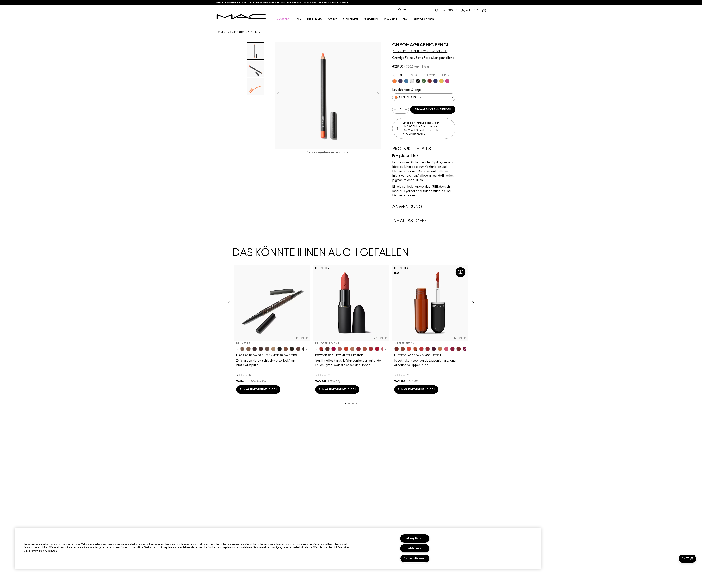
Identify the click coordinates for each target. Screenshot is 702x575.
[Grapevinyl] (433, 349)
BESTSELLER (314, 19)
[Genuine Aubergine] (254, 349)
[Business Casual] (458, 349)
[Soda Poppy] (465, 349)
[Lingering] (267, 349)
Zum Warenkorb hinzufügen (432, 109)
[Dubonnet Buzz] (358, 349)
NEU (299, 19)
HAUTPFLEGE (350, 19)
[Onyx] (279, 349)
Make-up (231, 32)
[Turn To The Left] (327, 349)
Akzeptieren (414, 538)
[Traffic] (409, 349)
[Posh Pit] (402, 349)
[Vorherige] (238, 349)
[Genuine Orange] (394, 81)
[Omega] (273, 349)
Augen (243, 32)
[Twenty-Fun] (333, 349)
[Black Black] (418, 81)
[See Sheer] (421, 349)
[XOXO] (427, 349)
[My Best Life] (346, 349)
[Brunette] (242, 349)
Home (220, 32)
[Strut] (298, 349)
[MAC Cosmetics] (241, 16)
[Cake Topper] (396, 349)
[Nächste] (305, 349)
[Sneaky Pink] (446, 349)
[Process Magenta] (447, 81)
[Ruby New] (377, 349)
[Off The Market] (352, 349)
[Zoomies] (452, 349)
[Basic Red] (429, 81)
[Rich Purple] (400, 81)
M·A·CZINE (390, 19)
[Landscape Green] (424, 81)
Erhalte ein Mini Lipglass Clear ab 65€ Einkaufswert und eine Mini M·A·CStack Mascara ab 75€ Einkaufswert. (283, 3)
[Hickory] (260, 349)
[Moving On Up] (364, 349)
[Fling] (248, 349)
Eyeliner (255, 32)
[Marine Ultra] (435, 81)
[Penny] (285, 349)
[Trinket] (440, 349)
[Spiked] (292, 349)
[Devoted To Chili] (321, 349)
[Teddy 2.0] (339, 349)
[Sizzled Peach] (415, 349)
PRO (405, 19)
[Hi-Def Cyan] (406, 81)
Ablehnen (414, 548)
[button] (687, 558)
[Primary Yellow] (441, 81)
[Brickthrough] (371, 349)
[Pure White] (412, 81)
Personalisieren (415, 558)
